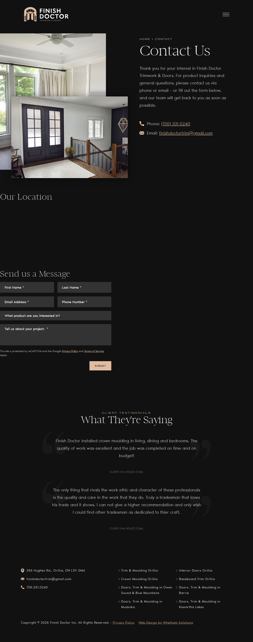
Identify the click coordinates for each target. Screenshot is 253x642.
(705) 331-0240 (175, 124)
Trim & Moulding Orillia (139, 570)
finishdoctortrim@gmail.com (186, 133)
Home (144, 39)
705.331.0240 (37, 587)
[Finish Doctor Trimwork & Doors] (46, 14)
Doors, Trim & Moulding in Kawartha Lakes (199, 604)
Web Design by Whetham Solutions (166, 622)
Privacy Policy (70, 351)
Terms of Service (94, 351)
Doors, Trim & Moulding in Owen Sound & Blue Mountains (146, 590)
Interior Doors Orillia (195, 570)
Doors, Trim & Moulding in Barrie (199, 590)
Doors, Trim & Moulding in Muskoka (141, 604)
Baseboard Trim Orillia (197, 579)
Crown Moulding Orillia (139, 579)
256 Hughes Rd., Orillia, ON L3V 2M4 (55, 570)
